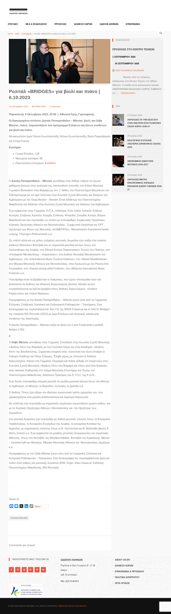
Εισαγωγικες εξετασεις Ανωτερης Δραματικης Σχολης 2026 (144, 143)
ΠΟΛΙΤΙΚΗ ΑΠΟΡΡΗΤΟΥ (127, 577)
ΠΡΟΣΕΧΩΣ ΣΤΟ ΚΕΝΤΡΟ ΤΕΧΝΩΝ (133, 49)
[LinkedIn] (43, 569)
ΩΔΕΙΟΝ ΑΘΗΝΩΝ (109, 24)
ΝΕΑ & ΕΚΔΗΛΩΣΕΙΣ (36, 24)
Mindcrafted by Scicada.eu (72, 606)
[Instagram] (17, 569)
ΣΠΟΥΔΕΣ (13, 24)
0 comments (54, 106)
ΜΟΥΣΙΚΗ (36, 106)
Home (10, 34)
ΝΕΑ (44, 106)
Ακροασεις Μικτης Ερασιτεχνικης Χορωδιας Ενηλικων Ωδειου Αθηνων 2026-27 (144, 184)
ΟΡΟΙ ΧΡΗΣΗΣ (122, 583)
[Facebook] (11, 569)
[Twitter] (37, 569)
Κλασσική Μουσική (19, 518)
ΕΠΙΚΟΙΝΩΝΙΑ (133, 24)
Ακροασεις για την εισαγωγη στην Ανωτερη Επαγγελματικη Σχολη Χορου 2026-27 (144, 123)
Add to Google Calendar (130, 70)
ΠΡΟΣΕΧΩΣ (60, 24)
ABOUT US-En (122, 560)
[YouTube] (24, 569)
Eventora (50, 163)
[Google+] (30, 569)
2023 (17, 34)
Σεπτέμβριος (27, 34)
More (38, 506)
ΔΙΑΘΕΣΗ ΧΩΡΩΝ (83, 24)
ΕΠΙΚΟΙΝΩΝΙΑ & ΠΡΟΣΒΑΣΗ (129, 571)
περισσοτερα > (128, 93)
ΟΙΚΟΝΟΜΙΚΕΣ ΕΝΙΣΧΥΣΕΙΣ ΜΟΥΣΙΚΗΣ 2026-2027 (140, 163)
